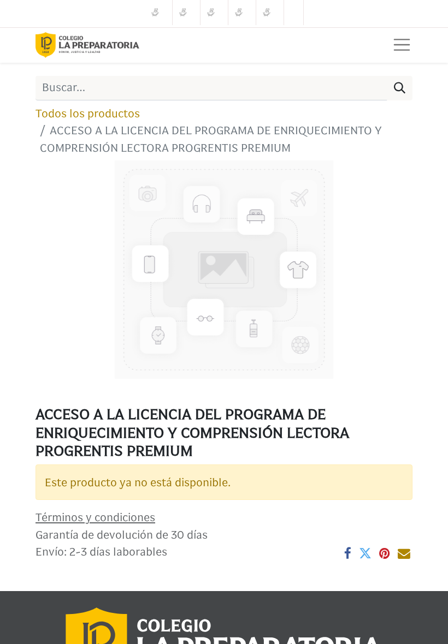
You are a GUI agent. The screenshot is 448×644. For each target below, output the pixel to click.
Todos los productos (88, 113)
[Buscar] (399, 88)
